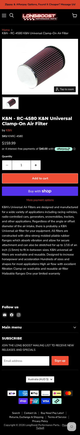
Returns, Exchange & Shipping (26, 417)
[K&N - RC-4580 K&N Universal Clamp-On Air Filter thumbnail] (10, 103)
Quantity (7, 156)
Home (6, 30)
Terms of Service (57, 417)
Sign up (60, 361)
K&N (9, 130)
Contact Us (30, 413)
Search (16, 413)
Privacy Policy (40, 421)
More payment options (40, 200)
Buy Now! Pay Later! (52, 413)
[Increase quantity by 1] (36, 165)
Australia (38, 379)
